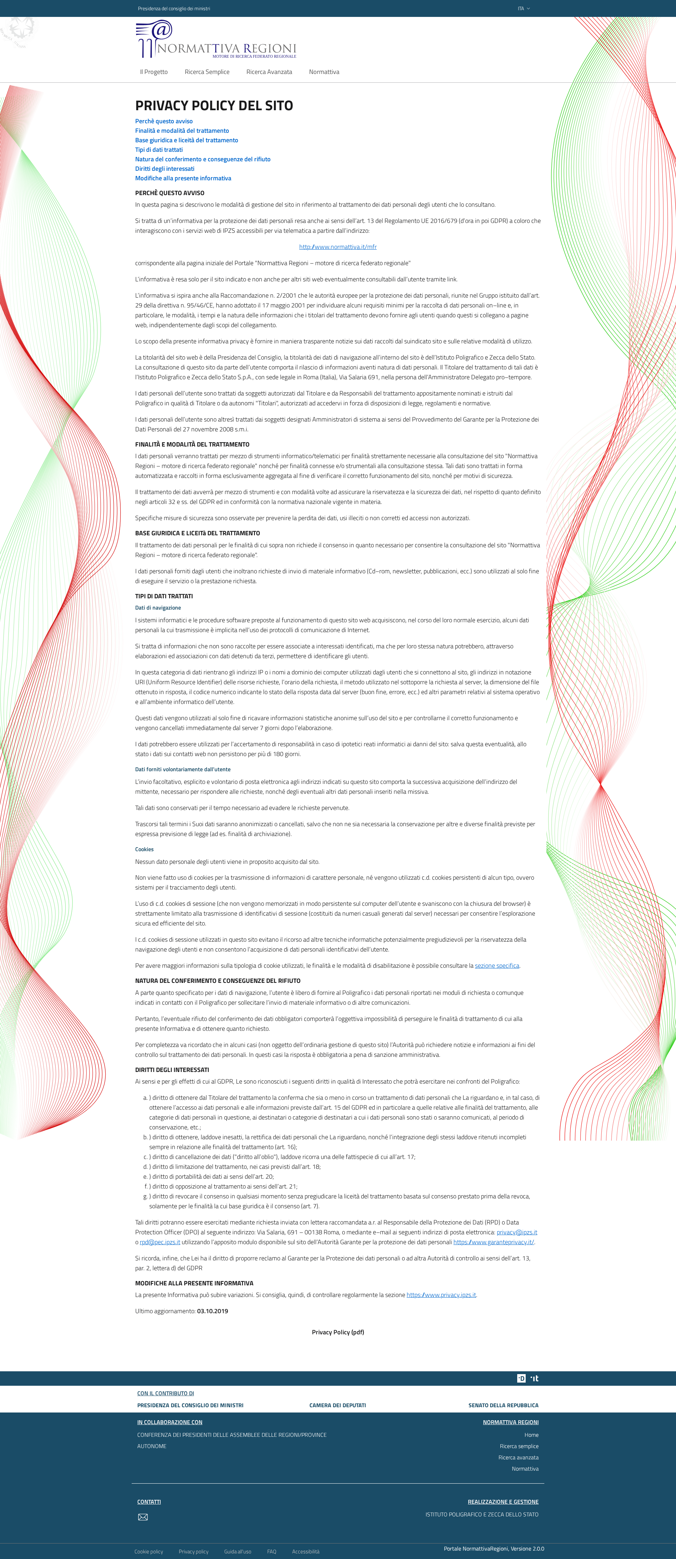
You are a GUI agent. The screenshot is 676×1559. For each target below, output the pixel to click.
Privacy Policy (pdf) (338, 1332)
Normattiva (525, 1468)
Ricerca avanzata (519, 1457)
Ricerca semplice (519, 1446)
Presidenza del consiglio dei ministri (174, 8)
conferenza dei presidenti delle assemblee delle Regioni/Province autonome (232, 1440)
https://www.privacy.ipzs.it (441, 1294)
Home (532, 1434)
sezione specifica (497, 965)
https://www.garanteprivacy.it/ (493, 1242)
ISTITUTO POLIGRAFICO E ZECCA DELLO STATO (482, 1514)
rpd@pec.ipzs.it (160, 1242)
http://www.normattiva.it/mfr (338, 246)
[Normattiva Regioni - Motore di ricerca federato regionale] (235, 39)
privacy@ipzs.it (517, 1232)
